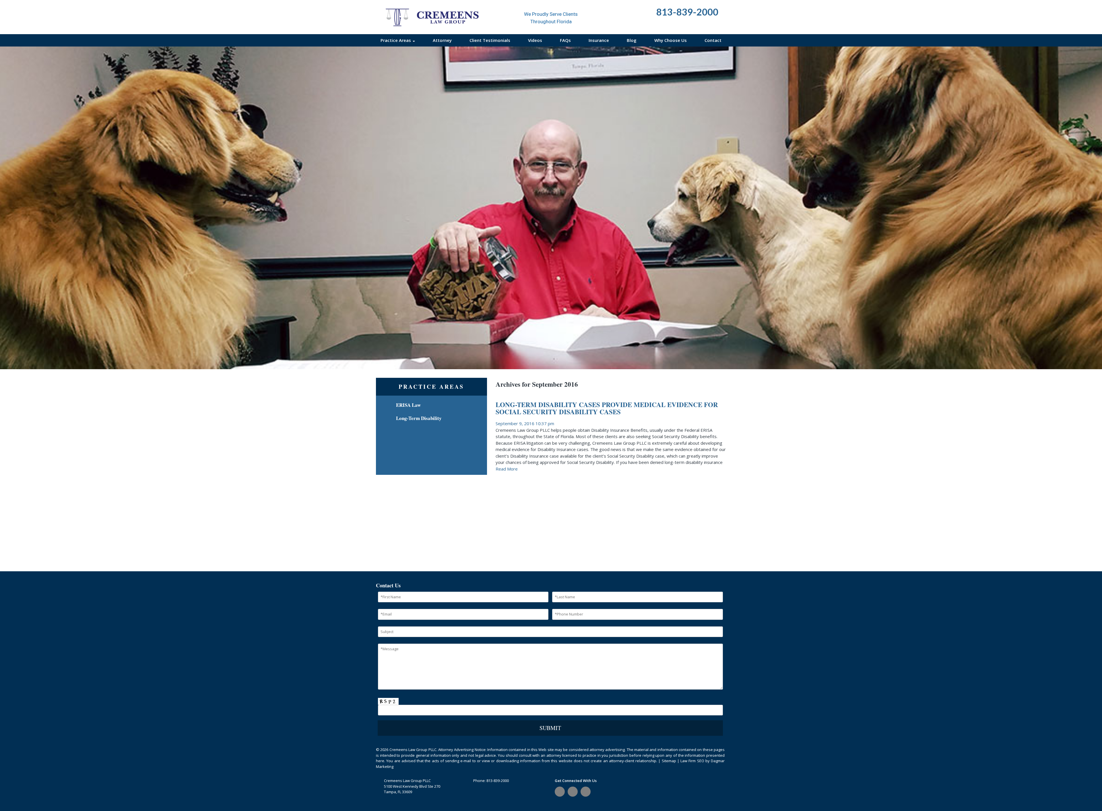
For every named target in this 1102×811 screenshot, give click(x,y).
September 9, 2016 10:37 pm (525, 423)
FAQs (565, 40)
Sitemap (669, 760)
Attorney (442, 40)
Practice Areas (396, 40)
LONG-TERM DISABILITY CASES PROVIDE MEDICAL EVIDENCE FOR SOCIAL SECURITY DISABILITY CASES (607, 408)
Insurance (599, 40)
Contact (713, 40)
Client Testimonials (489, 40)
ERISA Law (408, 405)
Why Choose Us (670, 40)
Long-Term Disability (419, 418)
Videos (535, 40)
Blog (632, 40)
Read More (507, 469)
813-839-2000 (497, 780)
